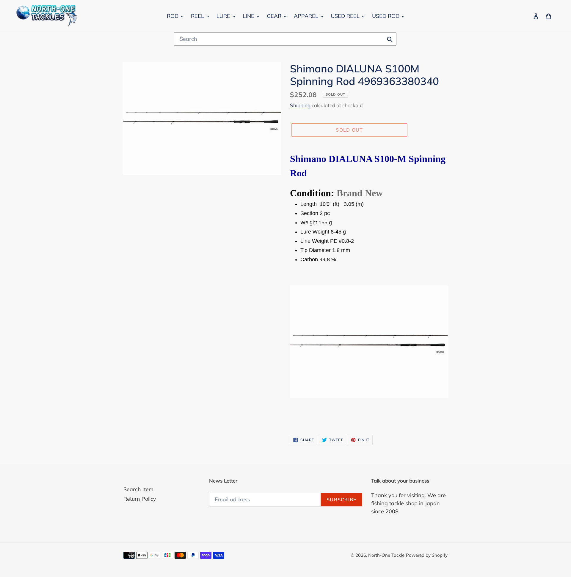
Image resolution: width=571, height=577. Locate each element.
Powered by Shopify (427, 555)
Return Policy (139, 498)
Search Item (138, 489)
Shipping (300, 105)
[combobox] (285, 39)
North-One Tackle (386, 555)
